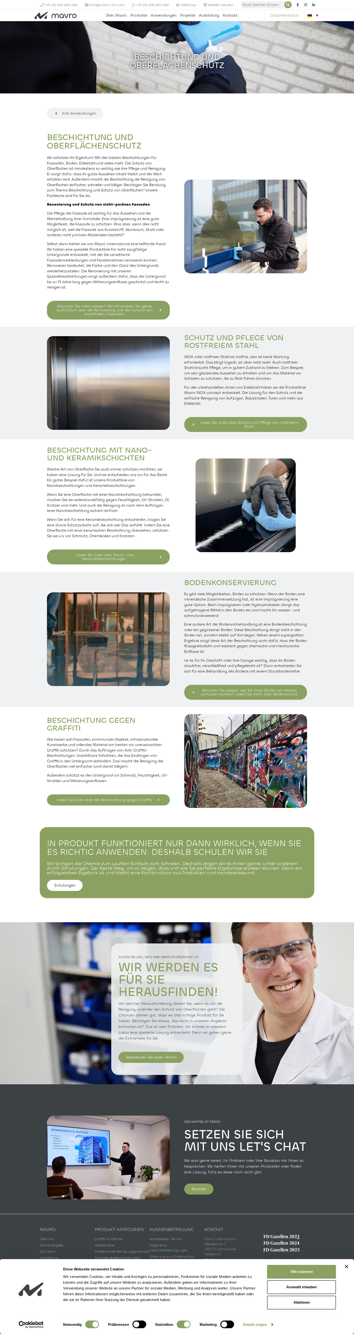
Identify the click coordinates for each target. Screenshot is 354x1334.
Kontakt (230, 15)
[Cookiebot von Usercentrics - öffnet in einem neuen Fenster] (31, 1324)
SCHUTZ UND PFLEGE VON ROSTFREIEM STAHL (233, 342)
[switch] (139, 1324)
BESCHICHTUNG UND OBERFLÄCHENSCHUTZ (94, 141)
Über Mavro (116, 15)
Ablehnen (302, 1302)
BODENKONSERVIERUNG (230, 583)
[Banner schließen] (346, 1266)
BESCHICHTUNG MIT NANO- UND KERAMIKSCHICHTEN (99, 454)
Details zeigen (255, 1324)
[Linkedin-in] (313, 4)
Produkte (138, 15)
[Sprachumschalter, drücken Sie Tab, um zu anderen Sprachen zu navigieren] (313, 15)
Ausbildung (209, 15)
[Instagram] (305, 4)
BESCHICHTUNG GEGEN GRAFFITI (91, 724)
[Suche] (288, 4)
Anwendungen (164, 15)
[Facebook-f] (297, 4)
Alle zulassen (301, 1271)
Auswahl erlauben (301, 1287)
